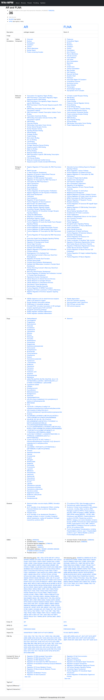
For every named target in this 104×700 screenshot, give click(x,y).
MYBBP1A (54, 583)
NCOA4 (40, 585)
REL (50, 598)
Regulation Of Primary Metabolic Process (39, 667)
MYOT (75, 574)
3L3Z (46, 643)
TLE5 (46, 611)
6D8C (76, 640)
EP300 (49, 569)
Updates (42, 3)
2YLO (43, 642)
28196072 (36, 551)
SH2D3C (46, 602)
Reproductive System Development (37, 277)
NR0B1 (50, 587)
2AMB (29, 638)
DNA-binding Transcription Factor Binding (79, 123)
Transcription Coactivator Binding (36, 116)
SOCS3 (57, 605)
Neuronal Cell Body (72, 74)
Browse (23, 3)
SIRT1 (36, 604)
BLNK (47, 560)
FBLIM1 (88, 565)
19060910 (40, 547)
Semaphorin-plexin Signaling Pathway (78, 224)
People (29, 3)
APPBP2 (26, 560)
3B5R (57, 642)
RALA (87, 578)
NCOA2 (31, 585)
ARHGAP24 (69, 560)
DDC (60, 567)
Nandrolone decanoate (33, 452)
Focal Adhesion (71, 57)
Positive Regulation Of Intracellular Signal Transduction (79, 672)
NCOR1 (50, 585)
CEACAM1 (67, 563)
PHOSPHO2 (84, 576)
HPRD (10, 21)
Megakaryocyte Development (75, 193)
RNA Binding (70, 98)
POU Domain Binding (33, 158)
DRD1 (92, 563)
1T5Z (32, 636)
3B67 (32, 643)
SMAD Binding (71, 118)
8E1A (43, 651)
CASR (76, 561)
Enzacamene (31, 467)
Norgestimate (31, 344)
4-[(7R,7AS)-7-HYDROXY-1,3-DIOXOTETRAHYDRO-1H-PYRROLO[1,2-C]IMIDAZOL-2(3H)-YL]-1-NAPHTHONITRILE (43, 436)
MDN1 (25, 583)
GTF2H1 (49, 574)
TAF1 (52, 609)
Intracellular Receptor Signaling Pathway (39, 209)
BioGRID (11, 19)
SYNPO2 (93, 582)
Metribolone (30, 377)
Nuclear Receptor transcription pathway (38, 302)
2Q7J (28, 642)
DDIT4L (88, 563)
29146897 (42, 551)
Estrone (29, 335)
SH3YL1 (52, 602)
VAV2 (45, 615)
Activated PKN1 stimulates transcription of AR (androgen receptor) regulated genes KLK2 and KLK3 (44, 307)
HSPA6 (85, 569)
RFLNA (95, 578)
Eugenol (29, 458)
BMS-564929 (31, 403)
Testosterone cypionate (34, 485)
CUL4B (37, 567)
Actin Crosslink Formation (74, 218)
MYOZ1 (80, 574)
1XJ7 (42, 636)
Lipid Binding (31, 142)
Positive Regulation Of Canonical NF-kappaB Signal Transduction (82, 204)
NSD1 (48, 589)
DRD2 (65, 565)
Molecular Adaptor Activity (35, 153)
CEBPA (33, 565)
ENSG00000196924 (69, 629)
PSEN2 (75, 578)
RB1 (38, 598)
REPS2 (58, 598)
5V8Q (59, 649)
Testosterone (31, 331)
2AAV (65, 636)
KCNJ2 (83, 571)
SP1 (30, 607)
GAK (38, 572)
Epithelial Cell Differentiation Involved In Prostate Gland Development (43, 265)
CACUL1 (59, 560)
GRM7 (65, 569)
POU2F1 (54, 593)
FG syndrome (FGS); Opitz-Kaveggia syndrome (81, 503)
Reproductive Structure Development (38, 240)
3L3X (42, 643)
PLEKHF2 (91, 576)
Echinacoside (31, 496)
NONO (46, 587)
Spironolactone (31, 324)
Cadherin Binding (72, 116)
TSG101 (48, 613)
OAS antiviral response (73, 306)
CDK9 (29, 565)
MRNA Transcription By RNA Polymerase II (79, 198)
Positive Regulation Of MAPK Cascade (38, 220)
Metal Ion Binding (32, 149)
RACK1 (42, 596)
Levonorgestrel (31, 320)
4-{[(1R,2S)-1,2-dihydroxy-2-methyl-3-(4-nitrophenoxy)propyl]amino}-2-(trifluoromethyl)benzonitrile (43, 407)
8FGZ (51, 651)
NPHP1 (89, 574)
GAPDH (42, 572)
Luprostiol (30, 469)
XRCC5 (26, 616)
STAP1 (54, 607)
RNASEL (26, 600)
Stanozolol (30, 395)
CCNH (35, 563)
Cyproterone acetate (33, 384)
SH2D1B (35, 602)
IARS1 (48, 578)
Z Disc (69, 65)
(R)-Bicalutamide (32, 375)
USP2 (35, 615)
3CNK (73, 638)
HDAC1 (34, 576)
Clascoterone (31, 478)
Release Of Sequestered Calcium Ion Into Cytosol (81, 216)
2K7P (87, 636)
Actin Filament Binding (73, 120)
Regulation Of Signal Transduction (77, 663)
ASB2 (84, 560)
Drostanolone (31, 342)
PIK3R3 (31, 593)
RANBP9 (29, 598)
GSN (34, 574)
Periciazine (30, 368)
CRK (57, 565)
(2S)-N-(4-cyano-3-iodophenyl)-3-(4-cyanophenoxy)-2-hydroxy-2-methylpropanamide (42, 400)
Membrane (70, 63)
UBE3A (26, 615)
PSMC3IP (52, 594)
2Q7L (35, 642)
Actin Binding (71, 99)
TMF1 (50, 611)
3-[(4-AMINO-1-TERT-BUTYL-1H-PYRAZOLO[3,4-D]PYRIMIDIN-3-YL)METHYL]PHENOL (41, 448)
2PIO (25, 640)
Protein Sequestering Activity (75, 125)
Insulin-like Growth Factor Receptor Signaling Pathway (43, 238)
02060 (65, 625)
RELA (54, 598)
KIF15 (56, 580)
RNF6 (39, 600)
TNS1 (58, 611)
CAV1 (53, 561)
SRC (42, 607)
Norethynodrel (31, 461)
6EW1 (80, 640)
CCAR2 (57, 561)
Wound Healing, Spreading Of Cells (77, 211)
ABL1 (38, 558)
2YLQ (50, 642)
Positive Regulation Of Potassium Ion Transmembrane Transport (78, 237)
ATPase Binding (31, 151)
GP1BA (74, 567)
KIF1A (60, 580)
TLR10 (69, 583)
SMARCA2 (27, 605)
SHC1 (60, 602)
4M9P (65, 640)
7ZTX (29, 651)
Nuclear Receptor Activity (34, 129)
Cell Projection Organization (75, 182)
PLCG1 (36, 593)
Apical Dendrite (71, 85)
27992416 (49, 543)
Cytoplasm (30, 45)
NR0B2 (55, 587)
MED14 (39, 583)
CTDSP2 (26, 567)
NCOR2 (55, 585)
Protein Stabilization (73, 215)
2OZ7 (59, 638)
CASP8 (49, 561)
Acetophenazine (31, 350)
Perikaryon (70, 78)
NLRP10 (40, 587)
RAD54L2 (47, 596)
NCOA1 (26, 585)
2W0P (65, 638)
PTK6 (25, 596)
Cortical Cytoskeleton (73, 68)
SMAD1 (47, 604)
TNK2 (54, 611)
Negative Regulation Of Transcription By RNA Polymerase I (80, 175)
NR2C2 (26, 589)
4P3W (69, 640)
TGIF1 (43, 611)
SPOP (38, 607)
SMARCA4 (34, 605)
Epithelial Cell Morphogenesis (35, 176)
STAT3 (59, 607)
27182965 (30, 551)
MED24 (44, 583)
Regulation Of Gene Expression (36, 200)
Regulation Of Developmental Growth (38, 242)
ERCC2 (53, 569)
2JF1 (79, 636)
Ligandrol (29, 483)
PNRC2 (50, 593)
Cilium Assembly (72, 220)
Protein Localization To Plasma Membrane (79, 226)
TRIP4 (43, 613)
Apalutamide (30, 476)
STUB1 (26, 609)
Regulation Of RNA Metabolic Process (38, 660)
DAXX (45, 567)
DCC (53, 567)
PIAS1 (38, 591)
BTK (55, 560)
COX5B (47, 565)
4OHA (37, 647)
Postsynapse (71, 87)
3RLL (53, 643)
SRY (50, 607)
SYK (44, 609)
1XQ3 (50, 636)
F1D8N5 (35, 632)
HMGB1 (57, 576)
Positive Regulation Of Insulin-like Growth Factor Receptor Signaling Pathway (44, 223)
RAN (25, 598)
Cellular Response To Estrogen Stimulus (39, 281)
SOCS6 (26, 607)
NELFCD (26, 587)
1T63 (36, 636)
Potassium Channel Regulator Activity (78, 103)
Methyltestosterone (32, 392)
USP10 (31, 615)
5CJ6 (44, 649)
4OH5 (29, 647)
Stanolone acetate (32, 491)
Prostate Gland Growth (33, 260)
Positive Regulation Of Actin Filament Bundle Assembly (80, 188)
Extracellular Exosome (73, 81)
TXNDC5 (53, 613)
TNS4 (25, 613)
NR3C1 (30, 589)
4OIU (44, 647)
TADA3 (48, 609)
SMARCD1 (40, 605)
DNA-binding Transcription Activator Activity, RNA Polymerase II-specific (41, 119)
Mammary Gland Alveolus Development (38, 271)
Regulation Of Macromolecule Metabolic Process (41, 669)
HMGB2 (26, 578)
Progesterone (31, 322)
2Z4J (54, 642)
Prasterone (30, 370)
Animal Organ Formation (34, 244)
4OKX (33, 649)
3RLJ (49, 643)
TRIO (90, 583)
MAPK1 (51, 582)
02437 (25, 625)
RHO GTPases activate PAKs (75, 304)
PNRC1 (45, 593)
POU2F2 (26, 594)
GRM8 (70, 569)
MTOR (71, 574)
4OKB (59, 647)
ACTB (46, 558)
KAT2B (39, 580)
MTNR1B (66, 574)
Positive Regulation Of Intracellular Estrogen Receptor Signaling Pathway (43, 212)
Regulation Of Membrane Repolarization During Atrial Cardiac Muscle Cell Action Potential (80, 243)
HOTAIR (31, 578)
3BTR (39, 643)
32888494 (91, 540)
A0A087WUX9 (28, 632)
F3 (80, 565)
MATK (55, 582)
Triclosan (29, 450)
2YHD (39, 642)
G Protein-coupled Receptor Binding (77, 96)
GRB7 (59, 572)
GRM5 (91, 567)
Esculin (29, 482)
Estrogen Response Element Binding (38, 145)
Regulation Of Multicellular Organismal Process (81, 665)
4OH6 (33, 647)
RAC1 (83, 578)
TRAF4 (34, 613)
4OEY (45, 645)
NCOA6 (45, 585)
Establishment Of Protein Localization (78, 213)
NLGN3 (84, 574)
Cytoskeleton (71, 50)
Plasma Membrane (32, 48)
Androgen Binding (32, 134)
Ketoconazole (31, 348)
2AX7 (41, 638)
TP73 (77, 583)
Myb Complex (71, 70)
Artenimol (69, 318)
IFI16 (54, 578)
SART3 (53, 600)
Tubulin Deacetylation (73, 227)
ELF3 (44, 569)
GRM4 (87, 567)
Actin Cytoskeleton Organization (76, 183)
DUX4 (73, 565)
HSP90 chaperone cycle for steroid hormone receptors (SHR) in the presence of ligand (43, 299)
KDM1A (51, 580)
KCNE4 (78, 571)
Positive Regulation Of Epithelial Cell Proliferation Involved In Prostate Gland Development (44, 274)
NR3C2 (35, 589)
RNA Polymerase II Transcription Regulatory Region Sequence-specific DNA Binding (42, 98)
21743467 (40, 553)
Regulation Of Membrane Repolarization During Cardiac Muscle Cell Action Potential (80, 247)
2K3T (83, 636)
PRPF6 (46, 594)
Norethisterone (31, 340)
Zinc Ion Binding (32, 140)
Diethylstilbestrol (32, 318)
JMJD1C (31, 580)
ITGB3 (93, 569)
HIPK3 (52, 576)
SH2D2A (41, 602)
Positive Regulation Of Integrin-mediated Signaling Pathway (81, 254)
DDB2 (56, 567)
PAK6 (25, 591)
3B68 (35, 643)
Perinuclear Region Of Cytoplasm (76, 79)
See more (27, 677)
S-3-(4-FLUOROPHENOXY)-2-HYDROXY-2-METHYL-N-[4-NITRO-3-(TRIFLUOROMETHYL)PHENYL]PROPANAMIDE (44, 427)
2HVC (55, 638)
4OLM (37, 649)
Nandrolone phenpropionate (35, 346)
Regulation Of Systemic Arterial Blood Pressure (41, 174)
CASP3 (39, 561)
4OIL (40, 647)
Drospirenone (31, 355)
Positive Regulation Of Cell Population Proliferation (42, 191)
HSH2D (36, 578)
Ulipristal (29, 454)
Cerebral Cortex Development (75, 180)
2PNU (59, 640)
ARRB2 (80, 560)
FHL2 (42, 571)
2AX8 (44, 638)
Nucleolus (70, 45)
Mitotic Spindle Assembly (74, 229)
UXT (38, 615)
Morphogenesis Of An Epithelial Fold (38, 253)
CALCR (66, 561)
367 (25, 622)
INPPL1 (26, 580)
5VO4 (25, 651)
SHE (32, 604)
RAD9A (53, 596)
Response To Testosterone (35, 216)
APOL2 (57, 558)
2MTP (94, 636)
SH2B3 (78, 580)
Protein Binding (31, 136)
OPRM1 (94, 574)
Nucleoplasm (31, 43)
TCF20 (59, 609)
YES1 (35, 616)
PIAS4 (51, 591)
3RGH (93, 638)
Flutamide (30, 326)
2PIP (28, 640)
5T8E (52, 649)
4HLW (29, 645)
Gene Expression (32, 198)
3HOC (77, 638)
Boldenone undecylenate (34, 494)
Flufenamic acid (31, 372)
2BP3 (69, 636)
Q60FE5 (70, 632)
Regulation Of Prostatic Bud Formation (38, 259)
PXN (34, 596)
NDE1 (59, 585)
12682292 (51, 10)
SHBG (82, 580)
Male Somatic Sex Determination (36, 204)
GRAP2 (51, 572)
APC (95, 558)
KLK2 (30, 582)
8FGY (47, 651)
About (18, 3)
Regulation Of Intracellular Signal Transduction (80, 662)
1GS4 (29, 636)
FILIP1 (93, 565)
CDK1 (54, 563)
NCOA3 (36, 585)
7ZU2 (39, 651)
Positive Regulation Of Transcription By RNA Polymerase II (44, 232)
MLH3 (48, 583)
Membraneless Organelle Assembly (37, 286)
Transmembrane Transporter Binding (77, 112)
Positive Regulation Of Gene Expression (39, 202)
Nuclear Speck (31, 50)
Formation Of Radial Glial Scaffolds (77, 178)
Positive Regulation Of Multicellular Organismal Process (81, 675)
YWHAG (77, 585)
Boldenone (30, 364)
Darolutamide (31, 480)
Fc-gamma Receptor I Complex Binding (78, 109)
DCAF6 (49, 567)
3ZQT (25, 645)
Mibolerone (30, 471)
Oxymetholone (31, 390)
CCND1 (26, 563)
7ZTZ (32, 651)
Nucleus (29, 41)
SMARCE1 (47, 605)
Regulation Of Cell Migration (75, 185)
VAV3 (49, 615)
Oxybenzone (30, 361)
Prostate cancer (31, 512)
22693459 (56, 549)
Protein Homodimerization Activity (77, 110)
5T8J (55, 649)
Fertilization (30, 196)
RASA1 (35, 598)
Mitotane (29, 333)
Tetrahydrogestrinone (33, 397)
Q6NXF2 (76, 632)
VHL (69, 585)
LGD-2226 (30, 445)
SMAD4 (57, 604)
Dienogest (30, 460)
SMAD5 (71, 582)
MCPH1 (81, 572)
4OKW (29, 649)
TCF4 (25, 611)
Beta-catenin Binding (33, 138)
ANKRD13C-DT (88, 558)
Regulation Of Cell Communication (77, 656)
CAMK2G (71, 561)
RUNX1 (43, 600)
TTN (93, 583)
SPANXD (76, 582)
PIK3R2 (26, 593)
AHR (49, 558)
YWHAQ (39, 616)
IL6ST (58, 578)
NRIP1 (44, 589)
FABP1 (84, 565)
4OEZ (48, 645)
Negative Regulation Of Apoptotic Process (79, 200)
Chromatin (30, 39)
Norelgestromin (31, 394)
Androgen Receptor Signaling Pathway (38, 207)
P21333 (66, 632)
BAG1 (40, 560)
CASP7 (44, 561)
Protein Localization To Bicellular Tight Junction (81, 240)
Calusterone (30, 366)
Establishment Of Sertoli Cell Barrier (77, 231)
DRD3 (69, 565)
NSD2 (52, 589)
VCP (52, 615)
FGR (39, 571)
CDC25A (39, 563)
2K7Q (90, 636)
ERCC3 (58, 569)
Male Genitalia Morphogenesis (36, 246)
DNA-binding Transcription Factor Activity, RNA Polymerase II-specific (41, 109)
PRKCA (66, 578)
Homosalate (30, 465)
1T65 (39, 636)
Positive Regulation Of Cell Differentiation (39, 226)
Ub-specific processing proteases (37, 310)
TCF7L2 (29, 611)
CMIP (80, 563)
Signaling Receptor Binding (35, 131)
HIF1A (48, 576)
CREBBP (52, 565)
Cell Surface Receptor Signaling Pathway (79, 667)
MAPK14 (76, 572)
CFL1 (76, 563)
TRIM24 (39, 613)
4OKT (25, 649)
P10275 (45, 632)
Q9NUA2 (50, 632)
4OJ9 (47, 647)
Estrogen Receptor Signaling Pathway (38, 205)
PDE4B (74, 576)
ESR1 (25, 571)
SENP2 (58, 600)
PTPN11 (30, 596)
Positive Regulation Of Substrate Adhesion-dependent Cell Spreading (79, 234)
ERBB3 (77, 565)
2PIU (42, 640)
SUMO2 (84, 582)
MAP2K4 (70, 572)
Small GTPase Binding (73, 107)
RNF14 (31, 600)
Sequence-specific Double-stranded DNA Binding (41, 162)
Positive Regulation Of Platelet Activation (79, 172)
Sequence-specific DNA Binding (36, 147)
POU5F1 (31, 594)
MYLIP (60, 583)
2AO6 (33, 638)
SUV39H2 (36, 609)
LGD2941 (29, 386)
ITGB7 (74, 571)
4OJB (51, 647)
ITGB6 (70, 571)
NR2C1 (59, 587)
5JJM (48, 649)
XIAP (72, 585)
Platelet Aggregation (73, 222)
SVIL (41, 609)
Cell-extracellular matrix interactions (77, 302)
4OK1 (55, 647)
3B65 (25, 643)
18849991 (44, 549)
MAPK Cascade (31, 171)
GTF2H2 (54, 574)
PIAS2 (42, 591)
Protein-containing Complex (35, 52)
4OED (41, 645)
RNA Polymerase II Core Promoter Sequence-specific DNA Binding (44, 106)
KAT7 (47, 580)
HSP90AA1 (42, 578)
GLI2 (46, 572)
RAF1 (57, 596)
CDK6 (58, 563)
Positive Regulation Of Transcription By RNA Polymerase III (44, 236)
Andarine (29, 414)
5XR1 (73, 640)
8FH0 (54, 651)
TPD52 (30, 613)
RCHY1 (46, 598)
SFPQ (25, 602)
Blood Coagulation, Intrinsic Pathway (77, 171)
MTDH (86, 572)
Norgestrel (30, 463)
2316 (65, 622)
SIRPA (93, 580)
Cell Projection (71, 72)
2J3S (76, 636)
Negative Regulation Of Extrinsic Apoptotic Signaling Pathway (42, 292)
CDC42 (89, 561)
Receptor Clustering (72, 202)
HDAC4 (44, 576)
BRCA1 (51, 560)
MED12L (34, 583)
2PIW (49, 640)
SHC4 (29, 604)
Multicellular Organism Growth (36, 218)
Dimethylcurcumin (32, 388)
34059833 (39, 545)
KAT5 (43, 580)
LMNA (65, 572)
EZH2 (33, 571)
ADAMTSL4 (80, 558)
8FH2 (25, 653)
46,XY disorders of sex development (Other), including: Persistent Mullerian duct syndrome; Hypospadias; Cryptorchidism (43, 509)
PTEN (57, 594)
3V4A (60, 643)
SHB (56, 602)
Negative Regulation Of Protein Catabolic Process (81, 194)
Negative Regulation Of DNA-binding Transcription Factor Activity (81, 208)
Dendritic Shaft (71, 76)
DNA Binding (31, 121)
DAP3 (41, 567)
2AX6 (37, 638)
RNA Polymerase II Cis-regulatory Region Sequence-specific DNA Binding (42, 102)
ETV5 (29, 571)
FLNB (65, 567)
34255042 (40, 542)
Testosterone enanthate (34, 487)
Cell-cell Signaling (32, 185)
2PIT (38, 640)
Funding (36, 3)
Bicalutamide (31, 351)
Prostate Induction (32, 251)
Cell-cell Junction (72, 56)
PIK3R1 (55, 591)
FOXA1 (51, 571)
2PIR (35, 640)
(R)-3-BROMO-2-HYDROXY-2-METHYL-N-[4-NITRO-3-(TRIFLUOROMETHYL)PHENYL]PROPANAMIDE (43, 416)
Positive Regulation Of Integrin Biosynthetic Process (42, 227)
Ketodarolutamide (32, 498)
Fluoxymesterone (32, 353)
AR (26, 26)
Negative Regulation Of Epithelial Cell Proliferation (41, 249)
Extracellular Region (73, 41)
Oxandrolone (30, 328)
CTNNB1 (32, 567)
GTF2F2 (43, 574)
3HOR (85, 638)
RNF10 (70, 580)
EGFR (41, 569)
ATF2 (36, 560)
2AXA (52, 638)
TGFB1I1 (38, 611)
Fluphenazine (31, 329)
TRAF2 (81, 583)
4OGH (25, 647)
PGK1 (34, 591)
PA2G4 (56, 589)
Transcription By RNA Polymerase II (37, 182)
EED (31, 569)
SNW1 (53, 605)
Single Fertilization (32, 189)
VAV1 (41, 615)
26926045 (35, 540)
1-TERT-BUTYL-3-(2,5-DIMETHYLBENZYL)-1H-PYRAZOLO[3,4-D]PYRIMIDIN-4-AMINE (41, 431)
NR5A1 (39, 589)
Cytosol (29, 46)
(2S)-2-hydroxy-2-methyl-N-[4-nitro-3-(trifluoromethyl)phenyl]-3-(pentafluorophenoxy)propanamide (44, 411)
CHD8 (43, 565)
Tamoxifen (30, 339)
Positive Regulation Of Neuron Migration (78, 257)
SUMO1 (30, 609)
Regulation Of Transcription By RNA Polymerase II (42, 180)
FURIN (69, 567)
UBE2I (59, 613)
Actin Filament (71, 52)
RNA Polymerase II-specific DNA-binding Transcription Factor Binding (43, 155)
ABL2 (42, 558)
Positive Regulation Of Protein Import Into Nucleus (82, 196)
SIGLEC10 (88, 580)
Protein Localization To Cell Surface (77, 191)
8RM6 (29, 653)
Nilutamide (30, 337)
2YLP (47, 642)
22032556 (50, 549)
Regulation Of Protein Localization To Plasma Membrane (43, 290)
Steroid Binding (31, 132)
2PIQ (32, 640)
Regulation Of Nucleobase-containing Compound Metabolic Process (44, 664)
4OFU (56, 645)
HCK (30, 576)
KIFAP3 (26, 582)
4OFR (52, 645)
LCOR (37, 582)
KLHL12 (87, 571)
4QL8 (41, 649)
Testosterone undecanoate (35, 489)
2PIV (45, 640)
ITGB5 (65, 571)
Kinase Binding (71, 105)
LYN (40, 582)
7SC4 (84, 640)
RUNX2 (48, 600)
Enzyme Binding (32, 143)
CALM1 (26, 561)
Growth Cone (70, 67)
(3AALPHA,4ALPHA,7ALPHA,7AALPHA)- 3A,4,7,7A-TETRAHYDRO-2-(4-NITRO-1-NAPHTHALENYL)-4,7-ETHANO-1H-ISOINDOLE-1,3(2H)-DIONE (42, 381)
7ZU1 (36, 651)
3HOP (81, 638)
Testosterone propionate (34, 359)
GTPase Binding (71, 121)
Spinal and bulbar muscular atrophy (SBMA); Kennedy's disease (43, 504)
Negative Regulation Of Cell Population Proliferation (42, 193)
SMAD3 (52, 604)
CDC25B (45, 563)
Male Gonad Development (34, 194)
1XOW (47, 636)
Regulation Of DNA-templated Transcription (39, 178)
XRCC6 (31, 616)
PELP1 (30, 591)
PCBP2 (69, 576)
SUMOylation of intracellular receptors (38, 304)
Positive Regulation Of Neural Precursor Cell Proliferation (80, 250)
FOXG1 (55, 571)
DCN (84, 563)
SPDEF (34, 607)
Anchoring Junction (72, 83)
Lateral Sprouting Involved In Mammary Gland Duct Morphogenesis (42, 256)
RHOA (65, 580)
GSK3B (30, 574)
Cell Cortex (70, 59)
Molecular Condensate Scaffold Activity (38, 160)
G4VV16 (40, 632)
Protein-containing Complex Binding (77, 114)
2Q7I (25, 642)
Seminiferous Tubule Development (37, 284)
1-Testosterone (31, 362)
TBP (55, 609)
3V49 (56, 643)
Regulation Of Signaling (74, 660)
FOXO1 (26, 572)
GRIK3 (83, 567)
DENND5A (27, 569)
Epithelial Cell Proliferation (34, 248)
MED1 (29, 583)
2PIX (52, 640)
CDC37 (50, 563)
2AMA (25, 638)
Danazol (29, 357)
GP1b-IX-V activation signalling (76, 300)
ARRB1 (75, 560)
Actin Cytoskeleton (72, 61)
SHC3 (25, 604)
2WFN (69, 638)
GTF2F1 (38, 574)
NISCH (36, 587)
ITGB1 (89, 569)
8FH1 (58, 651)
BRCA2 (93, 560)
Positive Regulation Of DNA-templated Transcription (42, 229)
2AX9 (48, 638)
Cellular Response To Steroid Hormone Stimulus (41, 279)
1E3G (25, 636)
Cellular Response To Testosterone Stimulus (40, 282)
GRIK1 (79, 567)
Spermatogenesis (32, 187)
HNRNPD (79, 569)
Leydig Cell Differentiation (34, 215)
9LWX (91, 640)
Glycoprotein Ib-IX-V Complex (75, 90)
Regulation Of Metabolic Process (36, 673)
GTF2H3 (26, 576)
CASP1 (34, 561)
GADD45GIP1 (32, 572)
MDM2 (59, 582)
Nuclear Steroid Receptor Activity (37, 127)
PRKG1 (37, 594)
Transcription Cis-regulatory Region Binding (39, 96)
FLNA (68, 26)
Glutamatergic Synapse (74, 89)
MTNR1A (91, 572)
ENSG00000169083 (29, 629)
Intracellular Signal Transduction (76, 669)
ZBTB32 (49, 616)
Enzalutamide (31, 456)
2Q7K (32, 642)
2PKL (56, 640)
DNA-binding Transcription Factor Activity (39, 125)
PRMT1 (42, 594)
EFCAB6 (36, 569)
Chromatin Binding (32, 123)
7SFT (88, 640)
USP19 (66, 585)
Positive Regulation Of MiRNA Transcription (40, 288)
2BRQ (73, 636)
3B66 (28, 643)
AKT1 (53, 558)
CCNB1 (84, 561)
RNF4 (35, 600)
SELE (74, 580)
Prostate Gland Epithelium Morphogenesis (39, 262)
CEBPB (38, 565)
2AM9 (58, 636)
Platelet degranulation (73, 299)
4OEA (37, 645)
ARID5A (31, 560)
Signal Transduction (33, 183)
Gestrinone (30, 474)
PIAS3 (46, 591)
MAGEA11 (45, 582)
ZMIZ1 (54, 616)
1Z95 (54, 636)
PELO (78, 576)
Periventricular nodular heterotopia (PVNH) (79, 505)
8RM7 (33, 653)
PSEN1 (70, 578)
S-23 (28, 405)
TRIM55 (86, 583)
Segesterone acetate (33, 493)
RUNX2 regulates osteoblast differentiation (39, 311)
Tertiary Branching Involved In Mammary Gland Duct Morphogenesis (42, 269)
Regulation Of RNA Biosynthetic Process (39, 658)
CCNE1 (31, 563)
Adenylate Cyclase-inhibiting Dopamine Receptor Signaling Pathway (81, 168)
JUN (35, 580)
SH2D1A (30, 602)
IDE (51, 578)
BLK (43, 560)
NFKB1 (31, 587)
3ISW (89, 638)
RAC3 (38, 596)
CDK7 (25, 565)
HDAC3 (39, 576)
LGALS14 (93, 571)
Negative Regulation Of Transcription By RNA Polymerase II (44, 168)
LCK (33, 582)
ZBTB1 (45, 616)
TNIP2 (73, 583)
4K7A (33, 645)
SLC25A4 (41, 604)
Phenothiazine (31, 472)
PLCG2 (40, 593)
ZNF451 (26, 618)
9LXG (95, 640)
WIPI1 (56, 615)
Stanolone (30, 373)
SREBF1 (46, 607)
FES (36, 571)
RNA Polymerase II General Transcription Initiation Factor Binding (44, 113)
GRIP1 (26, 574)
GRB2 (55, 572)
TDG (33, 611)
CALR (30, 561)
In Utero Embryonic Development (37, 172)
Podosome (70, 39)
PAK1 (65, 576)
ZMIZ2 (59, 616)
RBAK (42, 598)
